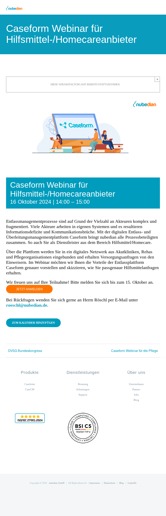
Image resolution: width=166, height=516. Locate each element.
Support (83, 394)
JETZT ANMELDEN (29, 289)
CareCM (29, 389)
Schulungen (82, 389)
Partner (136, 389)
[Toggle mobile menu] (158, 8)
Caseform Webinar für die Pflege (134, 350)
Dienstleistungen (83, 372)
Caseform (29, 384)
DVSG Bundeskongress (25, 350)
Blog (136, 399)
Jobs (136, 394)
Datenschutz (109, 483)
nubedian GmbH (56, 483)
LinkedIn (132, 483)
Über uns (136, 372)
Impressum (94, 483)
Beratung (83, 384)
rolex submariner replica (19, 359)
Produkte (30, 372)
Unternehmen (136, 384)
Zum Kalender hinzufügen (33, 322)
